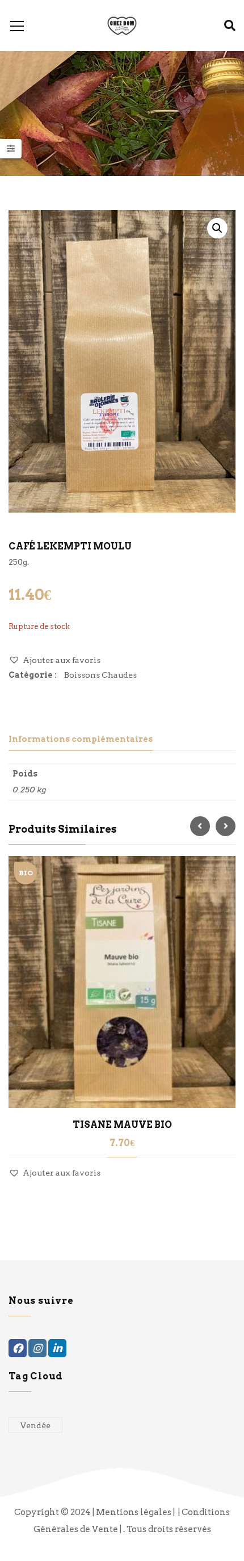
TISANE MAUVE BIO (122, 1124)
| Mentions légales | (134, 1512)
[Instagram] (37, 1348)
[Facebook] (18, 1348)
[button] (217, 228)
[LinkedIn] (57, 1348)
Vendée (35, 1425)
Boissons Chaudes (100, 674)
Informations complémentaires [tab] (81, 739)
